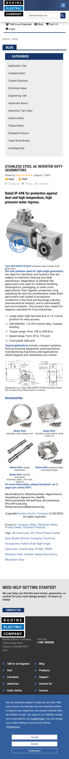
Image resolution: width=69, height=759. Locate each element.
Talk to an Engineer (20, 24)
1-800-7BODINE (45, 642)
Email (12, 179)
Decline (34, 744)
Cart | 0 (53, 24)
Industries (13, 683)
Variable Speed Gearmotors (40, 554)
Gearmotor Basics (18, 103)
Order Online (14, 690)
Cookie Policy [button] (38, 718)
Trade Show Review (19, 140)
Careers (43, 690)
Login (11, 28)
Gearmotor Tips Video (20, 110)
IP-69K (39, 549)
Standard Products (18, 133)
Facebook (13, 183)
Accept (34, 737)
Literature (13, 677)
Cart (9, 670)
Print (25, 179)
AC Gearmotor (20, 533)
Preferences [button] (13, 727)
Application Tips (17, 65)
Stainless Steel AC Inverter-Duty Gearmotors (33, 168)
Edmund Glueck (24, 175)
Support (43, 677)
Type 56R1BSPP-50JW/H (18, 266)
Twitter (28, 183)
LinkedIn (43, 183)
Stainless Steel (14, 554)
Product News (16, 125)
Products (44, 670)
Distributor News (17, 88)
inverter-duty (26, 549)
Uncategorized (16, 148)
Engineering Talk (17, 95)
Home (6, 39)
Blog (40, 24)
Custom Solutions (18, 80)
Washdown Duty (14, 559)
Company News (16, 73)
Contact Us (13, 610)
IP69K (48, 549)
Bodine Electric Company (33, 513)
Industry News (16, 118)
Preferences (35, 751)
